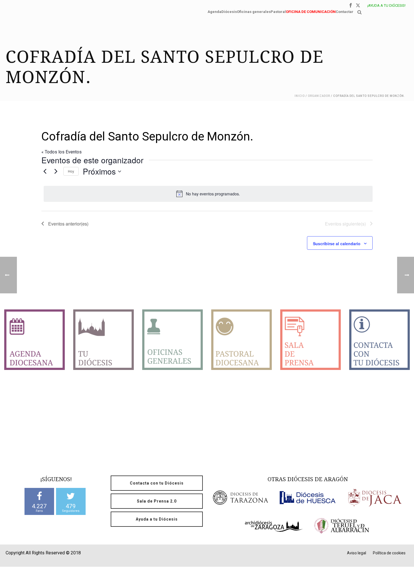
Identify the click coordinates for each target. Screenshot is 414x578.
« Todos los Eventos (61, 152)
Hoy (71, 171)
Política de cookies (389, 553)
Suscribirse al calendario (336, 243)
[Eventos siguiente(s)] (55, 171)
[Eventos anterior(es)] (44, 171)
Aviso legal (356, 553)
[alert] (208, 194)
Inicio (300, 95)
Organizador (319, 95)
